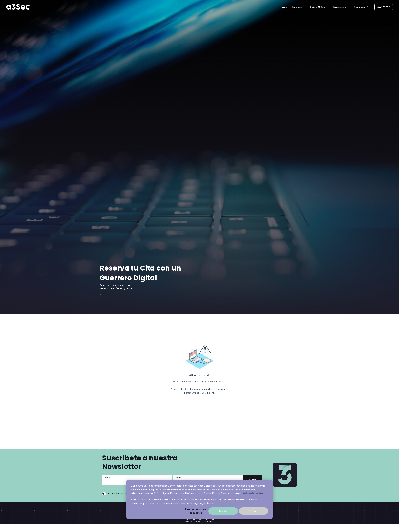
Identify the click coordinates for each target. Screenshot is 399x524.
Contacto (383, 7)
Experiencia (339, 7)
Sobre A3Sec (317, 7)
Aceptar (223, 511)
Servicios (297, 7)
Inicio (285, 7)
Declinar (253, 511)
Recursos (359, 7)
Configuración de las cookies (195, 510)
